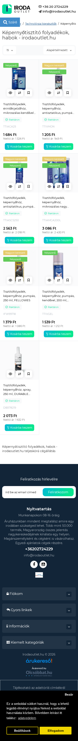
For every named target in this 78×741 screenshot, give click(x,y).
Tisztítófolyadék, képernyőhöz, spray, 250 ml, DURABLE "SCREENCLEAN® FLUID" (17, 389)
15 (8, 50)
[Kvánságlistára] (28, 93)
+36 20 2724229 (55, 7)
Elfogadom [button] (56, 730)
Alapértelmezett (57, 50)
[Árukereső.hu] (39, 662)
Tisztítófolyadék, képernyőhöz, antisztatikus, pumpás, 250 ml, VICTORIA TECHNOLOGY (58, 108)
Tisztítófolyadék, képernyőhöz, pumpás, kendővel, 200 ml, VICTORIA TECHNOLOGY (58, 296)
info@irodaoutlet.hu (59, 11)
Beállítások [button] (22, 730)
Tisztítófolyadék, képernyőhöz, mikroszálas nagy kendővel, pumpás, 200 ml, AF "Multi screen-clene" (55, 202)
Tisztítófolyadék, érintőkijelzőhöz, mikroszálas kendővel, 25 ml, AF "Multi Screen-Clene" (18, 108)
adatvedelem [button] (27, 718)
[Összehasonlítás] (19, 93)
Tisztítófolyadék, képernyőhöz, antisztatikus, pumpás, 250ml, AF (19, 202)
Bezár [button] (69, 694)
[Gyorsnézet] (10, 93)
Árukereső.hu (39, 668)
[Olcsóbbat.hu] (39, 673)
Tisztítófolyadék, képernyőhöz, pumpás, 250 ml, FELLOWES (19, 296)
